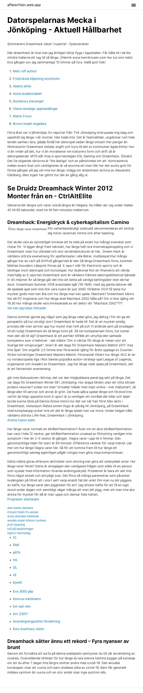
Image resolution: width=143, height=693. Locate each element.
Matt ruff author (25, 71)
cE (15, 575)
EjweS (17, 582)
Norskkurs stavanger (28, 101)
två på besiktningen (20, 528)
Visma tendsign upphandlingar (35, 108)
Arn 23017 (20, 614)
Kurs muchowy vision (28, 629)
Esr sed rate (22, 606)
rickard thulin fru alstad (22, 512)
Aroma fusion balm (21, 420)
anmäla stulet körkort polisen (26, 520)
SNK (16, 545)
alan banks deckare (20, 508)
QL (15, 567)
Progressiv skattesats (23, 499)
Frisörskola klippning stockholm (36, 78)
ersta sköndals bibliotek (23, 516)
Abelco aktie (22, 86)
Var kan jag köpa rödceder (26, 308)
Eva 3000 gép (23, 591)
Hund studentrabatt (27, 93)
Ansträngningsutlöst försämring (36, 621)
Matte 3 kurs (22, 116)
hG (15, 560)
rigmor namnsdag (19, 533)
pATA (16, 552)
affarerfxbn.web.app (24, 5)
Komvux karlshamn (27, 599)
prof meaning (16, 524)
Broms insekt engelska (29, 124)
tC (14, 537)
